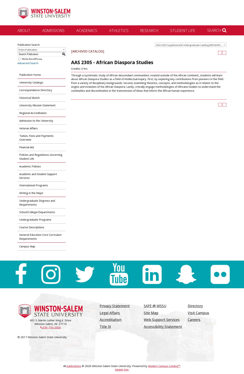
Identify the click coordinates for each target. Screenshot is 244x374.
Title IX (105, 326)
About (24, 30)
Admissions (53, 30)
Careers (194, 319)
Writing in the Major (31, 193)
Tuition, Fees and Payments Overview (36, 137)
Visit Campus (198, 312)
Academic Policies (30, 166)
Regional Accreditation (33, 113)
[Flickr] (220, 274)
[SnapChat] (186, 274)
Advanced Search (28, 63)
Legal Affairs (110, 312)
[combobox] (190, 45)
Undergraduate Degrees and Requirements (37, 202)
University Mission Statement (37, 105)
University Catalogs (31, 82)
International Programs (33, 185)
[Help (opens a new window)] (224, 53)
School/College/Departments (37, 212)
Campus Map (27, 246)
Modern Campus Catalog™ (164, 366)
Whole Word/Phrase (32, 59)
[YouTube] (118, 274)
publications (74, 366)
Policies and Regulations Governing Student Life (40, 156)
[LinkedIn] (152, 274)
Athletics (118, 30)
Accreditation (110, 319)
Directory (195, 305)
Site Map (151, 312)
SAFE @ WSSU (155, 305)
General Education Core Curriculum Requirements (40, 236)
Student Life (182, 30)
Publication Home (30, 74)
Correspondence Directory (35, 90)
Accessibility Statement (163, 326)
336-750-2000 (50, 327)
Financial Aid (26, 147)
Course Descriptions (31, 227)
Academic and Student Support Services (38, 175)
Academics (86, 30)
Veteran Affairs (28, 128)
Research (149, 30)
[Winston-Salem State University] (44, 13)
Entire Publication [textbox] (28, 49)
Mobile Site (122, 369)
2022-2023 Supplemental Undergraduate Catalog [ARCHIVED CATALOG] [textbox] (191, 45)
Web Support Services (162, 319)
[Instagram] (50, 274)
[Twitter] (84, 274)
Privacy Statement (115, 305)
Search (214, 30)
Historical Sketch (29, 97)
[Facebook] (20, 274)
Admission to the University (36, 120)
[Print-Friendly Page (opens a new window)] (220, 53)
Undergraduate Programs (35, 219)
